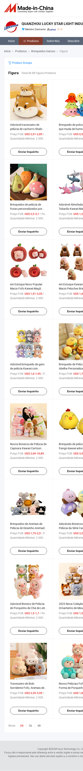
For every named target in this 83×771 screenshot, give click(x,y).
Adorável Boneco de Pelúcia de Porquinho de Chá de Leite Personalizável (28, 608)
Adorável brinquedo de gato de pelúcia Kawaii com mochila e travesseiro (27, 368)
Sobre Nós (53, 41)
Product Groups (21, 63)
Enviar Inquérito (28, 151)
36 (30, 725)
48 (39, 725)
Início (11, 41)
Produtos (33, 41)
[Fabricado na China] (29, 8)
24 (21, 725)
